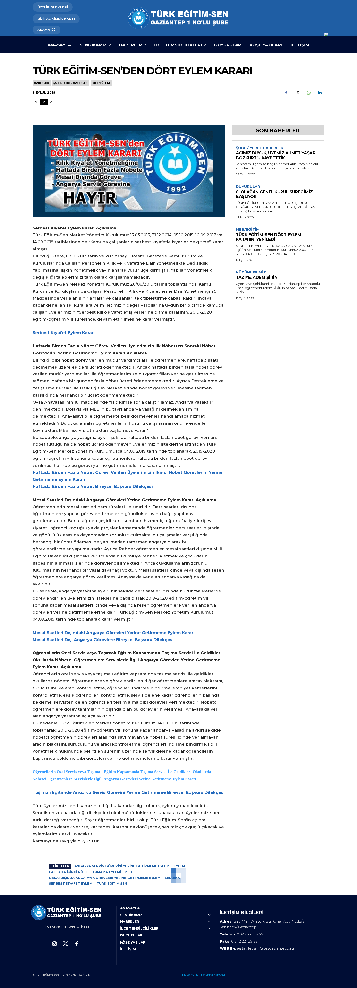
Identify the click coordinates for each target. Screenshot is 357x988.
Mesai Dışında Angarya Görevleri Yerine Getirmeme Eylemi (105, 878)
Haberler (41, 83)
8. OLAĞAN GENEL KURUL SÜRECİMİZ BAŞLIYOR (274, 194)
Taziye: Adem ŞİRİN (256, 277)
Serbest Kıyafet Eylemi (71, 883)
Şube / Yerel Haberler (70, 83)
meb (128, 872)
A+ (52, 101)
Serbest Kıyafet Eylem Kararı (64, 332)
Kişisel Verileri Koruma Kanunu (203, 974)
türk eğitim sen (112, 883)
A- (36, 101)
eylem (179, 866)
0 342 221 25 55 (250, 934)
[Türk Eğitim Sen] (178, 18)
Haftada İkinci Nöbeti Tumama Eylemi (85, 872)
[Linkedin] (319, 93)
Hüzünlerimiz (251, 272)
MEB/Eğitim (101, 83)
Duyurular (248, 187)
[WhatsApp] (308, 93)
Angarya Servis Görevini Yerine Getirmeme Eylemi (122, 866)
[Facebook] (286, 93)
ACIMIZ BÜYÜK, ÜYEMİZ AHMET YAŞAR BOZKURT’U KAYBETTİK (275, 155)
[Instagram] (54, 944)
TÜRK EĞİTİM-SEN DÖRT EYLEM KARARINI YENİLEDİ (268, 237)
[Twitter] (297, 93)
